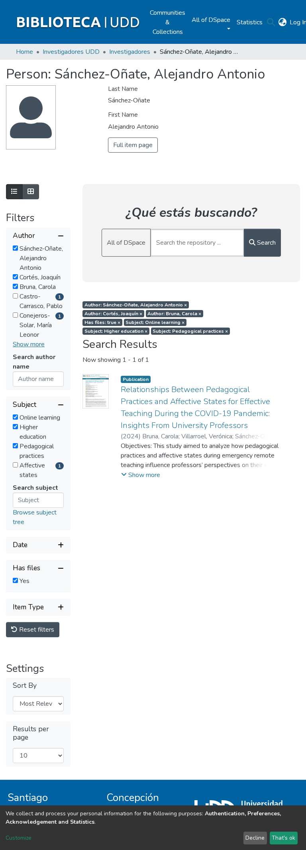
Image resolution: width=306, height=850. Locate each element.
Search (265, 242)
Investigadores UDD (71, 51)
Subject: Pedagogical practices (190, 331)
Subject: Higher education (115, 331)
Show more (29, 344)
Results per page (31, 733)
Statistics (250, 22)
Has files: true (102, 322)
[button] (282, 22)
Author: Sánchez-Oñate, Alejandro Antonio (135, 305)
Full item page (133, 145)
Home (24, 51)
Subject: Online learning (155, 322)
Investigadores (129, 51)
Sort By (25, 685)
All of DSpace (126, 242)
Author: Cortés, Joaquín (113, 313)
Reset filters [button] (36, 629)
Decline (255, 838)
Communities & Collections (167, 22)
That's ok (283, 838)
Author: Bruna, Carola (174, 313)
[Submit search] (271, 22)
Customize (18, 838)
